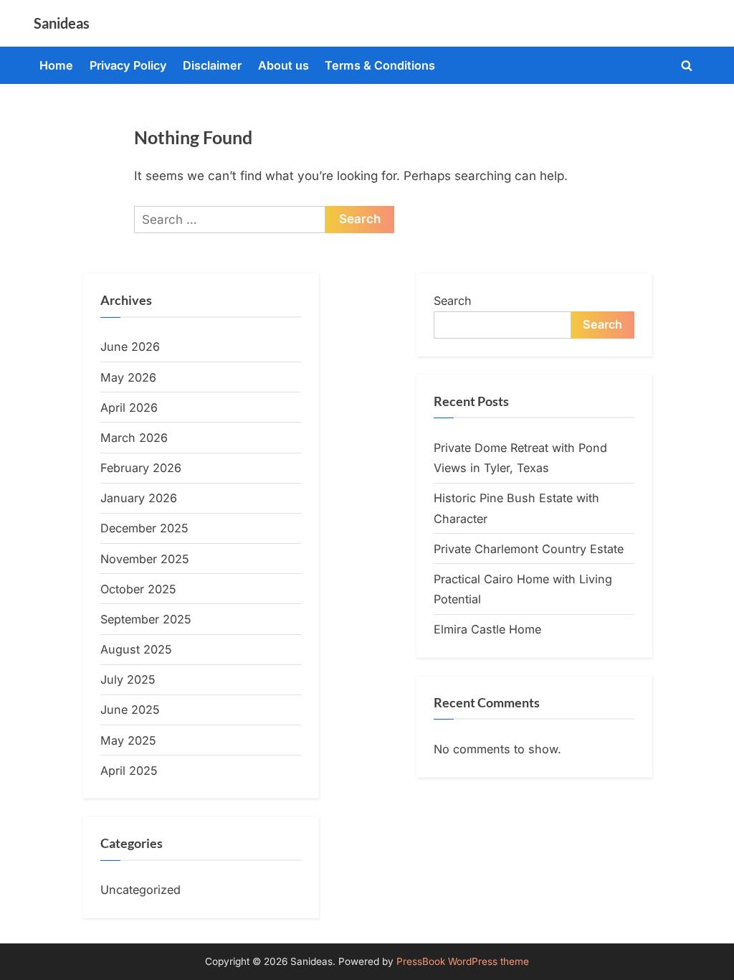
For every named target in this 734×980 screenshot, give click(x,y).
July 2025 (128, 679)
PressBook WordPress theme (462, 961)
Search (453, 300)
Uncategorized (140, 889)
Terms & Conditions (380, 65)
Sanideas (62, 23)
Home (56, 65)
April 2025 (129, 770)
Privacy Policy (128, 65)
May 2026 (128, 377)
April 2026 (129, 407)
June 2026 (130, 346)
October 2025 (138, 589)
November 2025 (144, 559)
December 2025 (144, 528)
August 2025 (136, 649)
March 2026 (134, 437)
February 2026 (140, 468)
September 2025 (145, 619)
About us (283, 65)
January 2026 (138, 498)
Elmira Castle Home (487, 629)
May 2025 (128, 740)
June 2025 (130, 709)
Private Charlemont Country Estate (529, 549)
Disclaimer (212, 65)
